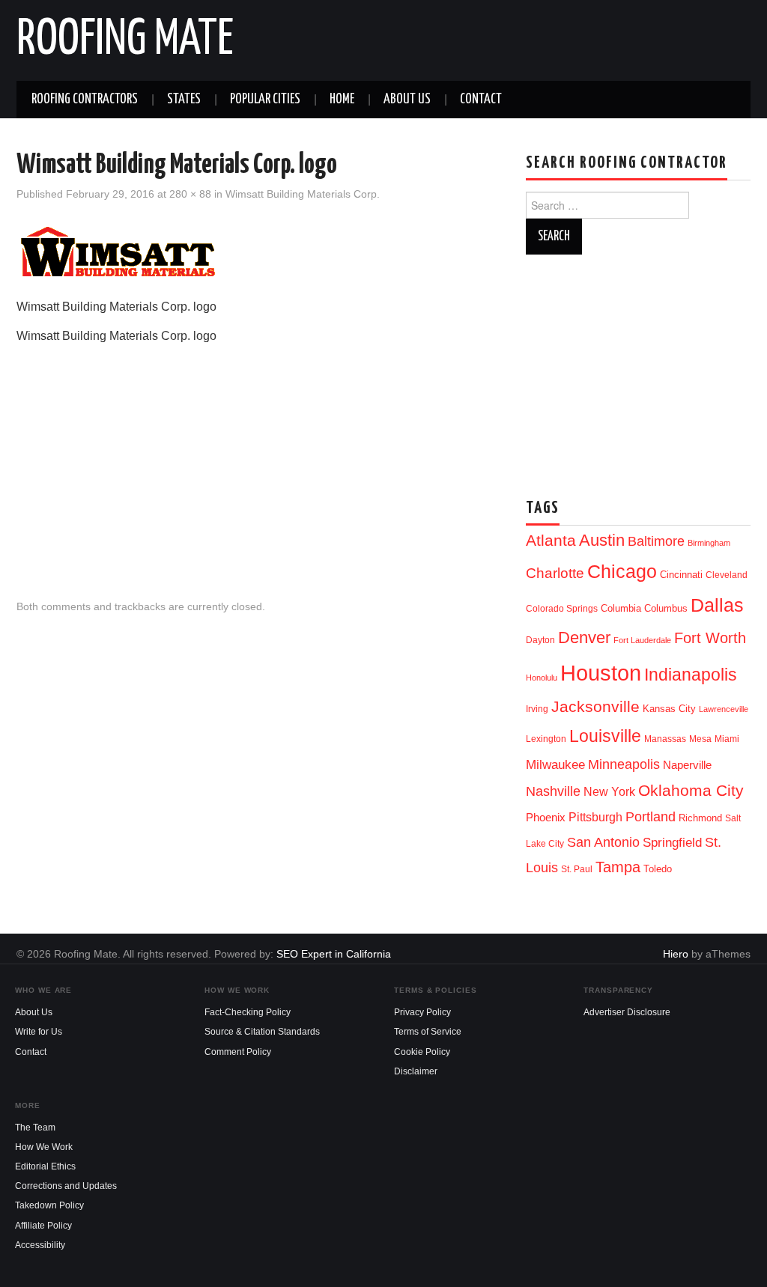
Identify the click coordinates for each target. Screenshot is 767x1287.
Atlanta (551, 541)
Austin (602, 540)
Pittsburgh (595, 817)
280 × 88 (190, 194)
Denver (584, 637)
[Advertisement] (256, 460)
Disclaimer (415, 1071)
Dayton (540, 640)
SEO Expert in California (333, 954)
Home (342, 99)
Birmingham (709, 542)
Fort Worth (710, 638)
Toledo (657, 868)
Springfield (672, 842)
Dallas (717, 604)
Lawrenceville (723, 709)
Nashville (553, 791)
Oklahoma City (691, 790)
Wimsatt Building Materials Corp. (302, 194)
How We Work (44, 1147)
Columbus (666, 608)
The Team (35, 1127)
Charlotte (555, 573)
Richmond (700, 818)
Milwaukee (555, 764)
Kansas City (669, 708)
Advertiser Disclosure (626, 1012)
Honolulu (541, 677)
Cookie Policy (422, 1052)
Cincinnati (681, 574)
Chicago (622, 572)
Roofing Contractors (84, 99)
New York (609, 791)
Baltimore (656, 541)
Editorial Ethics (45, 1166)
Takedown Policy (49, 1205)
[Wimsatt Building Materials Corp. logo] (121, 251)
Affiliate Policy (43, 1225)
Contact (481, 99)
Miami (727, 739)
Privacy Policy (422, 1012)
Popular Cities (265, 99)
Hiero (675, 954)
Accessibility (40, 1245)
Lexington (546, 739)
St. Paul (576, 869)
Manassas (665, 739)
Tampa (617, 867)
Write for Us (38, 1031)
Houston (600, 672)
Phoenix (546, 818)
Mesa (700, 739)
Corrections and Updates (66, 1186)
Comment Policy (237, 1052)
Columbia (621, 608)
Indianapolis (690, 674)
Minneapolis (624, 764)
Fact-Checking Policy (247, 1012)
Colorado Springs (562, 608)
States (184, 99)
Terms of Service (427, 1031)
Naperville (687, 765)
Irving (537, 709)
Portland (650, 816)
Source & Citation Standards (262, 1031)
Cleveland (727, 575)
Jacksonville (595, 706)
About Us (407, 99)
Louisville (605, 736)
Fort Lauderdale (642, 640)
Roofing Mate (125, 40)
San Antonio (603, 842)
